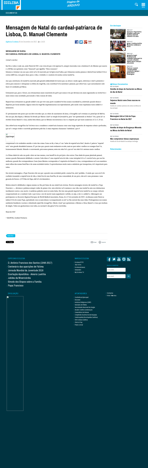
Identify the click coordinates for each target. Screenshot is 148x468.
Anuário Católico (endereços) (83, 310)
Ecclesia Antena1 (80, 267)
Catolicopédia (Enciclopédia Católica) (86, 317)
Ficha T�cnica (111, 296)
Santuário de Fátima (81, 305)
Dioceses (77, 300)
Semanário (78, 270)
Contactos (110, 293)
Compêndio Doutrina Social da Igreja (86, 315)
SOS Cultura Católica (81, 320)
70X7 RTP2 (78, 265)
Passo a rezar (79, 325)
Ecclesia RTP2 (79, 262)
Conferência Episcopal (81, 297)
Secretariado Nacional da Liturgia (85, 307)
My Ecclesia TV (79, 272)
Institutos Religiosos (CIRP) (83, 302)
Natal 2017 (10, 236)
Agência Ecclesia (12, 41)
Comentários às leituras (82, 312)
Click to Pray (78, 322)
